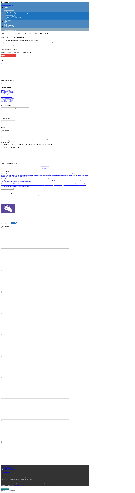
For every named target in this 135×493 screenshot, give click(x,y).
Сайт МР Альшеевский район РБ (7, 91)
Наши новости (6, 465)
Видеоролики (6, 472)
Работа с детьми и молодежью (13, 17)
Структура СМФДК (11, 16)
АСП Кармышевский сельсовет (7, 99)
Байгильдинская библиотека (6, 101)
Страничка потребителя (10, 30)
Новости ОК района (9, 10)
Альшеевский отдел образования (7, 92)
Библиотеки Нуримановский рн (7, 100)
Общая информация (11, 12)
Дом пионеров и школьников (6, 97)
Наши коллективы (9, 26)
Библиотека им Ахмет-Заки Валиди (7, 95)
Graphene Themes (19, 485)
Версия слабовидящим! (10, 55)
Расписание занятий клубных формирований (17, 13)
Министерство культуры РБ (6, 90)
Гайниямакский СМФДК (7, 5)
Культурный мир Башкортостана (7, 94)
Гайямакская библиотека (5, 102)
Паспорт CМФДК (10, 15)
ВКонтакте (44, 168)
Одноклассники (45, 166)
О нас (5, 11)
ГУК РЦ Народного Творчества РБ (7, 93)
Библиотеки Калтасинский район (7, 98)
